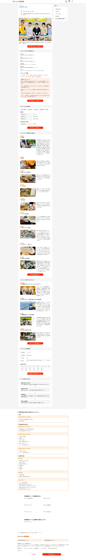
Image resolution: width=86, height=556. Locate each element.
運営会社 (19, 548)
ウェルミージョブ (20, 544)
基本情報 (57, 16)
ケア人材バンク (32, 545)
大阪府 (30, 532)
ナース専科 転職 (41, 544)
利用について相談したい (36, 127)
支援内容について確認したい (36, 100)
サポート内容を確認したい (36, 343)
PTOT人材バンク (38, 545)
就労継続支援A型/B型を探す (24, 532)
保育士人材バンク (56, 544)
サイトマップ (43, 548)
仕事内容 (57, 11)
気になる (34, 554)
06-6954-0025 (29, 355)
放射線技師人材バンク (62, 544)
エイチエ (43, 545)
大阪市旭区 (35, 532)
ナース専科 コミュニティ (48, 544)
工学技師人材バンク (26, 545)
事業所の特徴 (58, 9)
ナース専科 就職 (35, 544)
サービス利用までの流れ (60, 18)
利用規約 (35, 548)
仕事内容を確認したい (36, 274)
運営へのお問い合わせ (51, 548)
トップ (18, 532)
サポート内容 (58, 13)
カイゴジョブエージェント (28, 544)
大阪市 (32, 532)
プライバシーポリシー (27, 548)
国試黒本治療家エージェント (50, 545)
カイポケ (56, 545)
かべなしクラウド (61, 545)
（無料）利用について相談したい (36, 46)
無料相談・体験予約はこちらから (36, 373)
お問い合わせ (52, 554)
